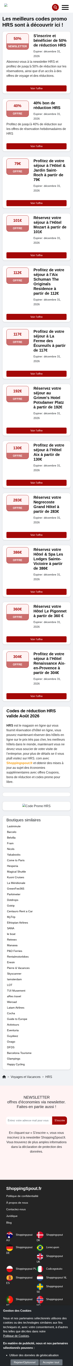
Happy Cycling (16, 1064)
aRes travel (14, 996)
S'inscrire (60, 1120)
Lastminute (14, 826)
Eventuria (13, 1030)
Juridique (12, 1215)
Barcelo (11, 831)
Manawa (12, 945)
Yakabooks (13, 854)
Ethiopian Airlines (17, 922)
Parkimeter (13, 894)
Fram (10, 843)
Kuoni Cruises (15, 877)
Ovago (11, 1041)
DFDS (10, 1047)
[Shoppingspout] (16, 6)
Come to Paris (16, 860)
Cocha (11, 1013)
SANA (10, 928)
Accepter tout (51, 1362)
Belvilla (11, 837)
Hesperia (12, 865)
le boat (11, 933)
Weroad (12, 1001)
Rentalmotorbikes (18, 956)
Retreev (12, 939)
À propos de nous (17, 1202)
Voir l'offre (36, 88)
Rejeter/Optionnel (24, 1362)
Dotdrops (12, 899)
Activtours (13, 1024)
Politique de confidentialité (22, 1196)
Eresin (11, 962)
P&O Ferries (14, 950)
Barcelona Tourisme (19, 1052)
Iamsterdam (14, 979)
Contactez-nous (16, 1209)
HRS (48, 1077)
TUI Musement (16, 990)
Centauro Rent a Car (20, 911)
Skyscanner (14, 973)
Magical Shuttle (16, 871)
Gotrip (11, 905)
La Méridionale (16, 882)
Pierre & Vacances (18, 967)
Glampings (13, 1058)
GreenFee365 (15, 888)
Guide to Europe (17, 1018)
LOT (9, 984)
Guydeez (12, 1035)
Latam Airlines (15, 1007)
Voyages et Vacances (25, 1077)
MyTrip (11, 916)
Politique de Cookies (16, 1335)
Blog (9, 1222)
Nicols (10, 848)
